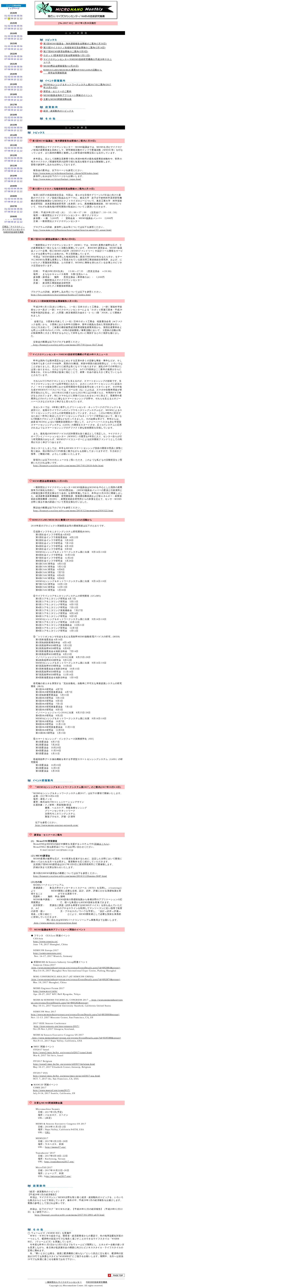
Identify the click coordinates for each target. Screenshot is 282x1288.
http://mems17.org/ (55, 1147)
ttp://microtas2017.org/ (58, 1176)
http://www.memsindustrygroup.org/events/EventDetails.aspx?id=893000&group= (75, 1014)
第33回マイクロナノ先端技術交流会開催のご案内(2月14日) (74, 47)
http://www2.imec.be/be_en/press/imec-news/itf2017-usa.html (66, 1076)
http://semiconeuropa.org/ (47, 953)
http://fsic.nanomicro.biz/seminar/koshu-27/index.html (61, 295)
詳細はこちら (101, 844)
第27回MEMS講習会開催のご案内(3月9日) (65, 51)
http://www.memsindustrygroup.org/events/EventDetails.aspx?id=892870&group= (75, 979)
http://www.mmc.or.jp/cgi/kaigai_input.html (57, 179)
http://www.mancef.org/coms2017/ (51, 1090)
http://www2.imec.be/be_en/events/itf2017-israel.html (62, 1052)
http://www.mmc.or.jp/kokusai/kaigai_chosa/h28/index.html (65, 173)
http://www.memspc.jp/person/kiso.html (55, 923)
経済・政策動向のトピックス (58, 111)
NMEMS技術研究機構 (96, 1282)
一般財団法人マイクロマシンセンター (63, 1282)
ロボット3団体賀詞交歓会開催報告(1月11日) (66, 55)
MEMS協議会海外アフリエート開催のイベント (68, 95)
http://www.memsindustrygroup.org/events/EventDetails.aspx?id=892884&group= (75, 968)
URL (47, 1132)
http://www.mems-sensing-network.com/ (56, 825)
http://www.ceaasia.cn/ (45, 941)
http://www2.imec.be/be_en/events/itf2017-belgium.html (64, 1064)
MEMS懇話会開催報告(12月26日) (61, 66)
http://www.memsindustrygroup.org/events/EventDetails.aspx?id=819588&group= (76, 1038)
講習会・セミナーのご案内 (57, 91)
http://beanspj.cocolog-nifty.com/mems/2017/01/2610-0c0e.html (68, 465)
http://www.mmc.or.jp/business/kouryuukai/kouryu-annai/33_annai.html (72, 230)
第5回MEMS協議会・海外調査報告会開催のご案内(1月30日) (75, 44)
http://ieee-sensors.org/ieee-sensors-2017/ (56, 1026)
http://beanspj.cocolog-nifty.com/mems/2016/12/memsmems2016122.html (73, 510)
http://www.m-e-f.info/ (45, 991)
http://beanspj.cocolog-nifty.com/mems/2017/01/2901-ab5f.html (70, 1215)
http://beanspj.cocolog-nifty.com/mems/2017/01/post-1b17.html (67, 345)
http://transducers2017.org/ (59, 1162)
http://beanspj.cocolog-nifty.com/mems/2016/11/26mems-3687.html (70, 876)
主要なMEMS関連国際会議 (57, 99)
